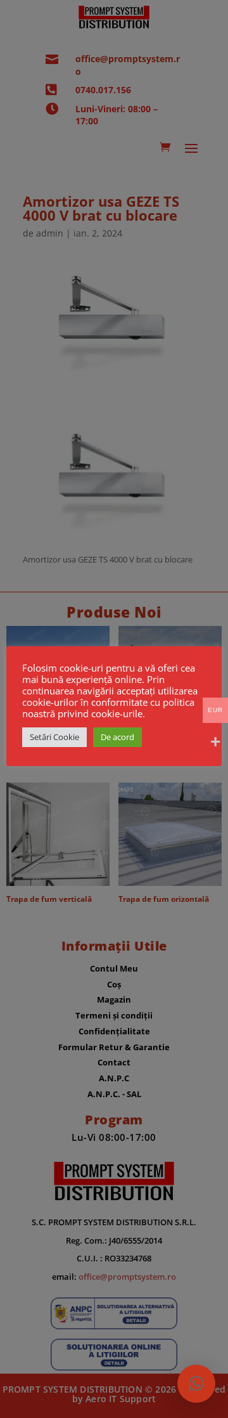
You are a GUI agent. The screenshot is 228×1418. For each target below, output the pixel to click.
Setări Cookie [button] (54, 737)
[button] (196, 1384)
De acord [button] (117, 737)
